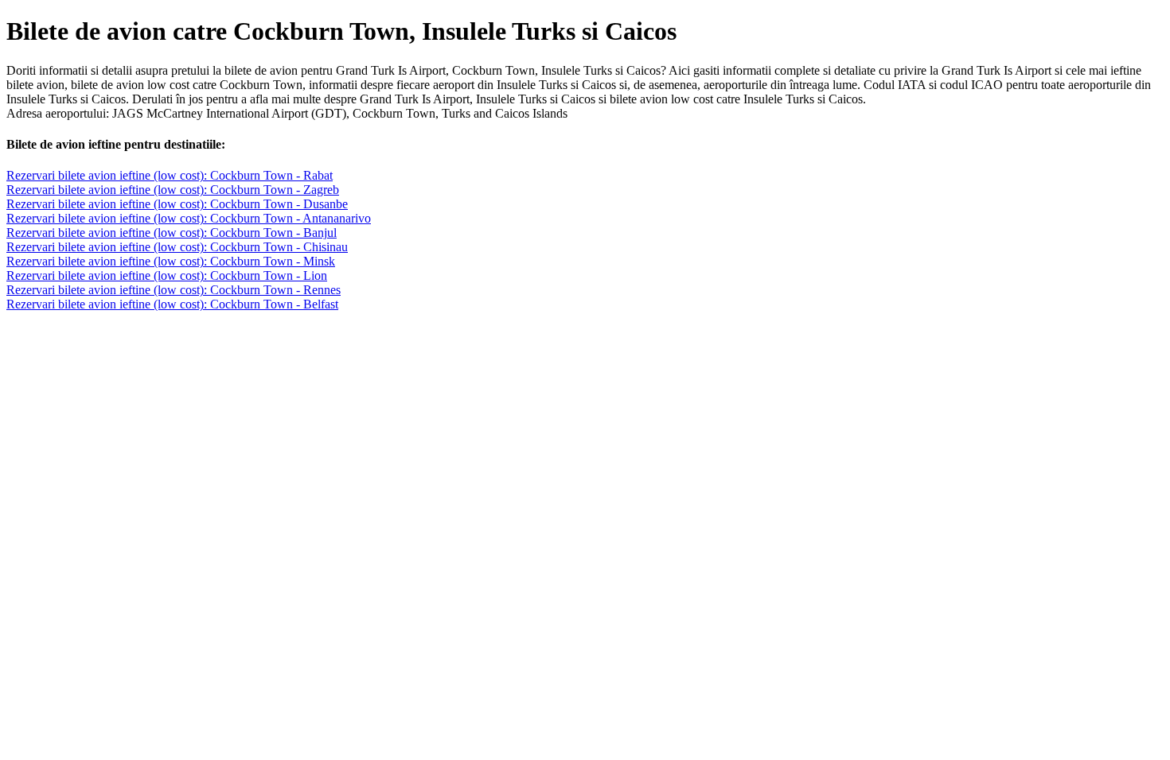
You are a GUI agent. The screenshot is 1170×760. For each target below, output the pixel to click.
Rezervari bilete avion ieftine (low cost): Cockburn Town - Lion (166, 275)
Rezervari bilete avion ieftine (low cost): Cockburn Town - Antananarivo (188, 218)
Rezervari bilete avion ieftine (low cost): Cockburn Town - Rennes (173, 290)
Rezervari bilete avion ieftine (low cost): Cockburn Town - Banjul (171, 232)
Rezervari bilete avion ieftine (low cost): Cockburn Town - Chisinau (177, 247)
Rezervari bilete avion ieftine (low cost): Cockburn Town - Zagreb (172, 189)
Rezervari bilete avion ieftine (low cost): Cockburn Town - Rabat (169, 175)
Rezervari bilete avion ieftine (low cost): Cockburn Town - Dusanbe (177, 204)
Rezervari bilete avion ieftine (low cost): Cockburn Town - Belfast (172, 304)
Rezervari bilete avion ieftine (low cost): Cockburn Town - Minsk (170, 261)
